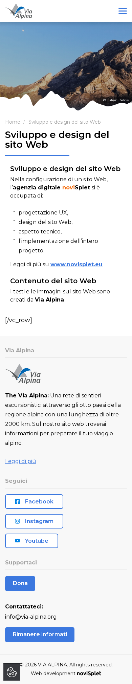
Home (12, 122)
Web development (53, 673)
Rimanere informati (40, 634)
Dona (20, 583)
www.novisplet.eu (76, 264)
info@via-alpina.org (31, 617)
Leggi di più (20, 461)
